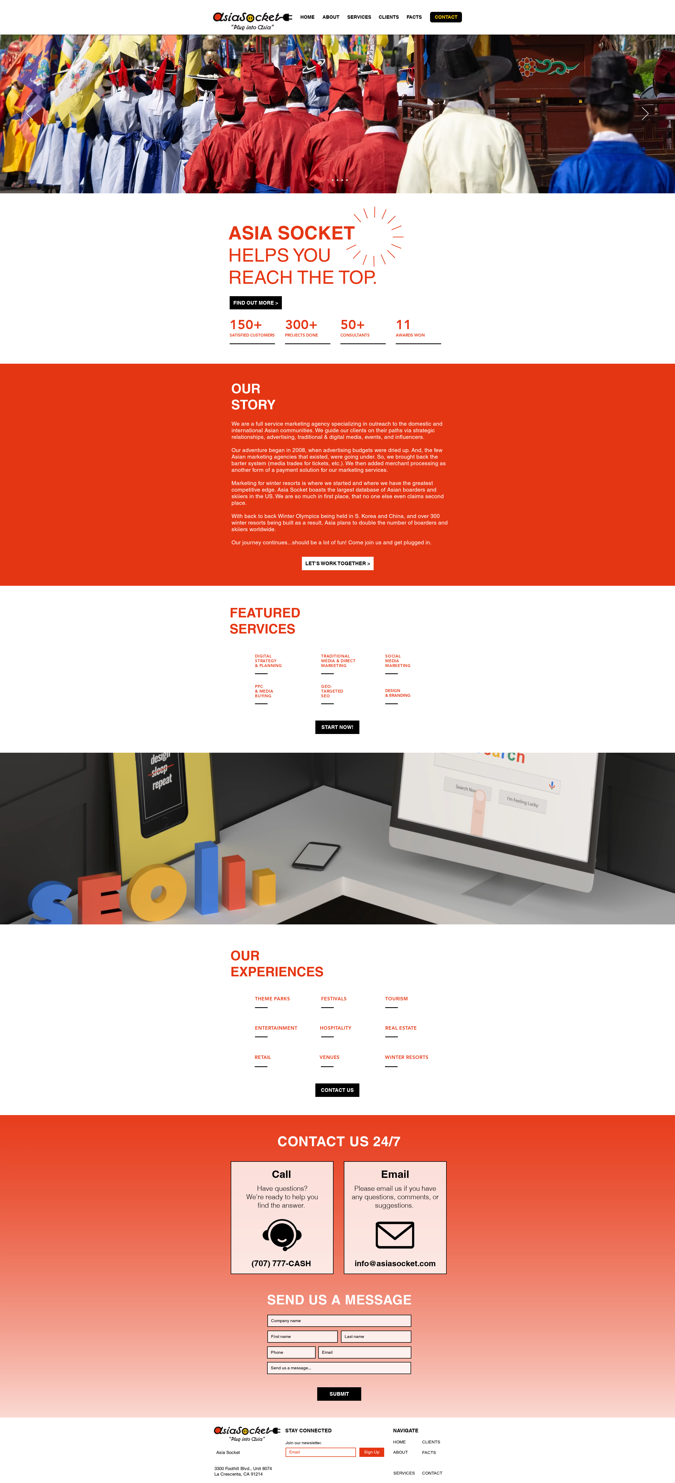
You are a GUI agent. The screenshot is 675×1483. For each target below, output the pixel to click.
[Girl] (333, 180)
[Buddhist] (337, 180)
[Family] (347, 180)
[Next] (645, 114)
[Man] (342, 180)
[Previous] (29, 114)
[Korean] (328, 180)
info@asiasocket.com (395, 1263)
